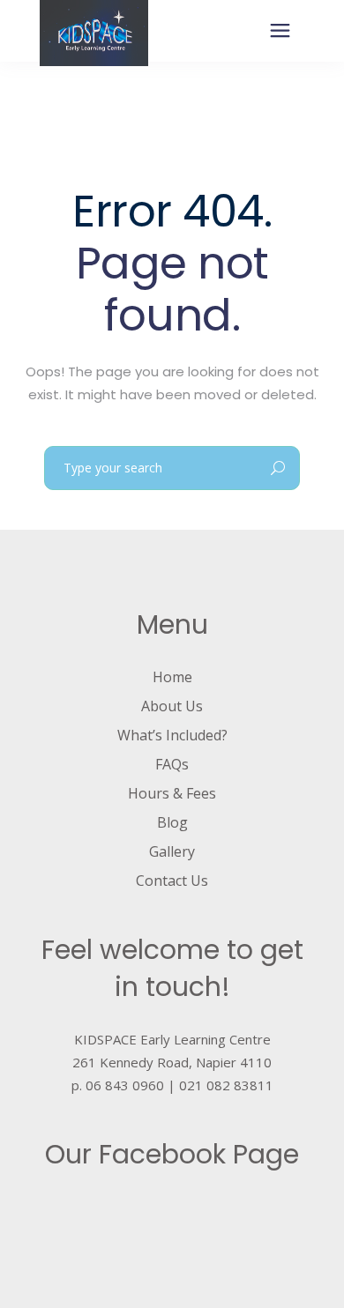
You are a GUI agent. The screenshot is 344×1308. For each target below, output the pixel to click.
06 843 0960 (125, 1085)
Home (172, 677)
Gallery (172, 851)
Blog (172, 822)
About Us (172, 706)
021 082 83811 (226, 1085)
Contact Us (172, 880)
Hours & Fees (172, 793)
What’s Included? (172, 735)
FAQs (172, 764)
